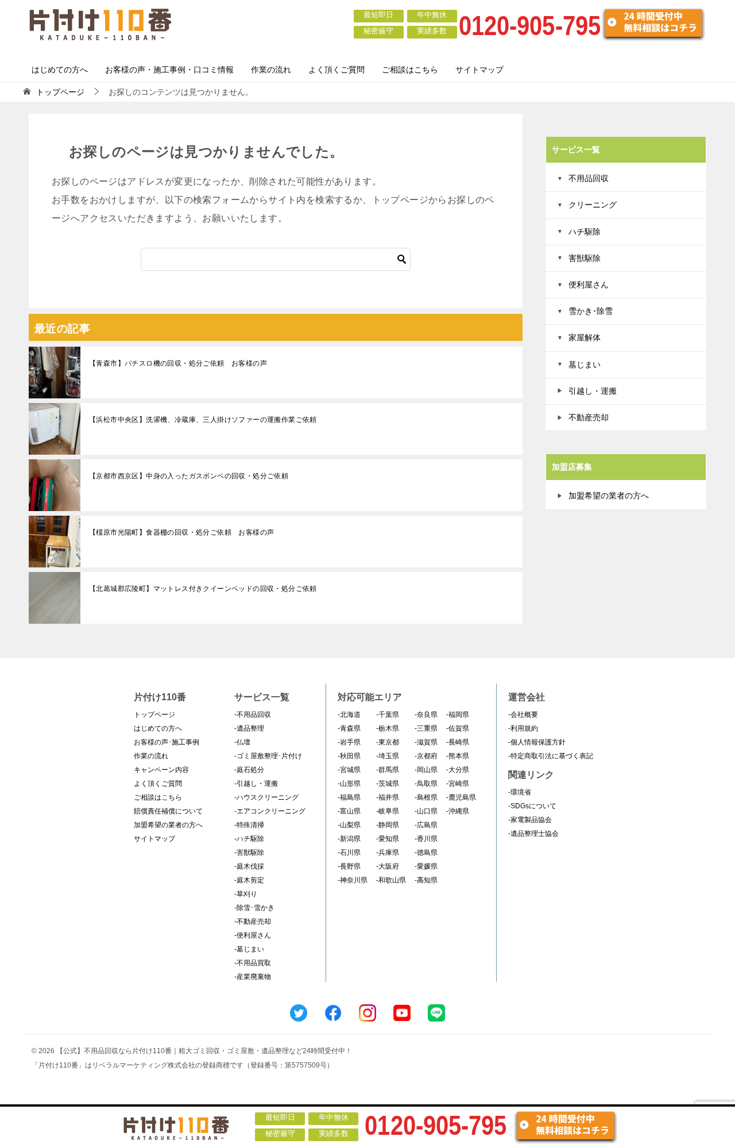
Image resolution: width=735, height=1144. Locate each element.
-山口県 (426, 811)
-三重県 (426, 728)
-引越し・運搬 (256, 784)
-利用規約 (523, 728)
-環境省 (519, 792)
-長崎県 (457, 742)
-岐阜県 (387, 811)
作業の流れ (271, 69)
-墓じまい (249, 949)
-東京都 (387, 742)
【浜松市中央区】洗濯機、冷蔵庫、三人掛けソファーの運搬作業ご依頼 (203, 420)
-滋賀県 (426, 742)
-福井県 (387, 797)
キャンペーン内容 (161, 770)
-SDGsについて (532, 806)
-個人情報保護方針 (537, 742)
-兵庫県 (387, 853)
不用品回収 (588, 178)
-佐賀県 (457, 728)
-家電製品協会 (530, 820)
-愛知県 (387, 839)
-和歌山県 (391, 880)
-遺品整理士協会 (533, 834)
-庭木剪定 (249, 880)
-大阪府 (387, 866)
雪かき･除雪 (590, 311)
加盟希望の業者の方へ (608, 495)
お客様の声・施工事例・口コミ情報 (169, 69)
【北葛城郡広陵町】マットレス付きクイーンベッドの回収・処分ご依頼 (203, 589)
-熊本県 (457, 756)
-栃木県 (387, 728)
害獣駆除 (584, 258)
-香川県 (426, 839)
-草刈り (245, 894)
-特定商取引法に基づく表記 (550, 756)
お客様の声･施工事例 (166, 742)
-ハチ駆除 (249, 839)
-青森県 (349, 728)
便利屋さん (588, 284)
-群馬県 (387, 770)
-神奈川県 (353, 880)
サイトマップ (479, 69)
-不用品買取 (252, 963)
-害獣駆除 (249, 853)
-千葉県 (387, 715)
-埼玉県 (387, 756)
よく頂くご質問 (336, 69)
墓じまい (584, 364)
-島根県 (426, 797)
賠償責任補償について (168, 811)
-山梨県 (349, 825)
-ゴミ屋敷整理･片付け (268, 756)
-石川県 (349, 853)
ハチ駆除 (584, 231)
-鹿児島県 (461, 797)
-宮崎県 (457, 784)
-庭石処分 (249, 770)
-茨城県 (387, 784)
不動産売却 (588, 417)
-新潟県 (349, 839)
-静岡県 (387, 825)
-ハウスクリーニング (266, 797)
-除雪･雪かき (254, 908)
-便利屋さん (252, 935)
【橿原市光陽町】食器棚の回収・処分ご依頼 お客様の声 (181, 532)
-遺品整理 (249, 728)
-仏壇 (242, 742)
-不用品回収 (252, 715)
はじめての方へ (60, 69)
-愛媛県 (426, 866)
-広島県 (426, 825)
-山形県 (349, 784)
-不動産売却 (252, 921)
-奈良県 (426, 715)
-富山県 (349, 811)
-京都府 (426, 756)
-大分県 (457, 770)
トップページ (154, 715)
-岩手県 (349, 742)
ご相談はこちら (410, 69)
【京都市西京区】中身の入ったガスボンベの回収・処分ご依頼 (188, 476)
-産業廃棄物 (252, 977)
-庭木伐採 (249, 866)
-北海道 (349, 715)
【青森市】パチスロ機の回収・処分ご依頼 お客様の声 (178, 363)
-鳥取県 (426, 784)
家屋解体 (584, 337)
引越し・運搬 (592, 391)
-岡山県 (426, 770)
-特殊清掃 (249, 825)
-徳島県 (426, 853)
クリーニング (592, 204)
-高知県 (426, 880)
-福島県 (349, 797)
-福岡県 (457, 715)
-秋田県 (349, 756)
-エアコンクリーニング (269, 811)
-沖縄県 (457, 811)
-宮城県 (349, 770)
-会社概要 (523, 715)
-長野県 (349, 866)
